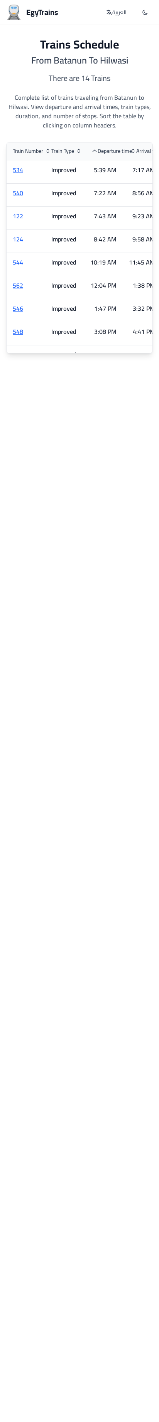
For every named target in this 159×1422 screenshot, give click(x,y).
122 (18, 216)
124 (18, 239)
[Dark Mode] (145, 12)
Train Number (28, 151)
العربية (119, 12)
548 (18, 331)
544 (18, 262)
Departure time (115, 151)
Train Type (62, 151)
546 (18, 308)
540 (18, 193)
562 (18, 285)
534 (18, 170)
